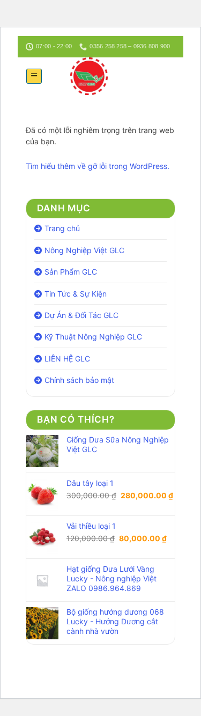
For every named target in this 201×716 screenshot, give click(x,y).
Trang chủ (62, 228)
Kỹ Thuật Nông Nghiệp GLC (93, 336)
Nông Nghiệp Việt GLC (84, 250)
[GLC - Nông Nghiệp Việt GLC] (88, 76)
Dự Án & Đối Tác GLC (81, 315)
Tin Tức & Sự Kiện (75, 293)
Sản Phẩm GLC (70, 271)
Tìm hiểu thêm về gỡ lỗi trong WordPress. (97, 166)
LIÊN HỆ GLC (67, 358)
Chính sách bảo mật (79, 380)
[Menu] (34, 76)
